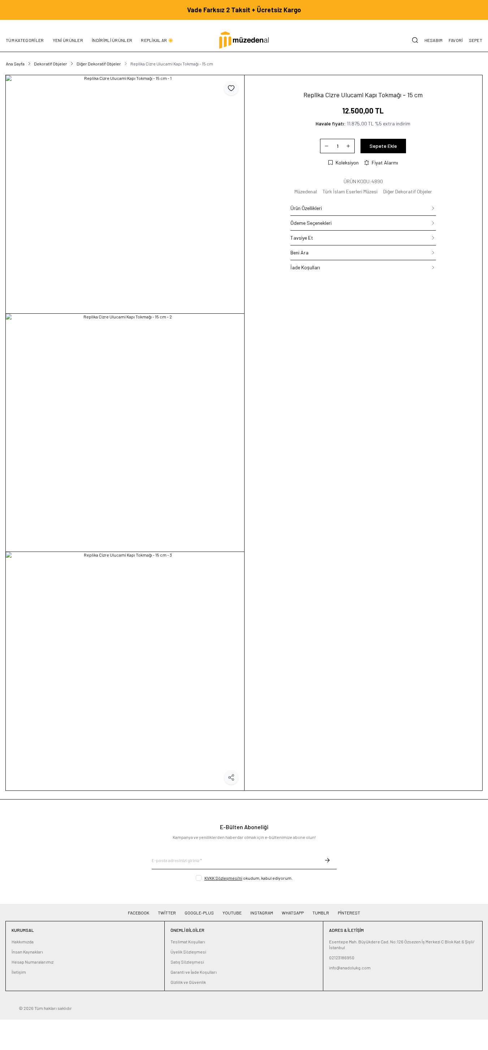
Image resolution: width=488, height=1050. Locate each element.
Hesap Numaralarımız (32, 961)
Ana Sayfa (15, 63)
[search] (415, 40)
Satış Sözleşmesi (187, 961)
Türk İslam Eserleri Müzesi (350, 191)
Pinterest (349, 912)
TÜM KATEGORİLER (25, 40)
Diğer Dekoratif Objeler (99, 63)
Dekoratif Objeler (50, 63)
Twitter (167, 912)
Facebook (138, 912)
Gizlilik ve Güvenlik (188, 982)
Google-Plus (199, 912)
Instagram (261, 912)
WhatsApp (293, 912)
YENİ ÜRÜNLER (68, 40)
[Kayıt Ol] (327, 860)
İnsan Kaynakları (27, 951)
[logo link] (244, 40)
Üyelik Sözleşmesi (188, 951)
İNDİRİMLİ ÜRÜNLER (112, 40)
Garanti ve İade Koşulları (193, 971)
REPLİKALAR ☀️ (157, 40)
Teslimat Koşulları (187, 941)
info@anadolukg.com (350, 967)
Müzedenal (305, 191)
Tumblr (320, 912)
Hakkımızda (23, 941)
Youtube (232, 912)
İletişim (19, 971)
